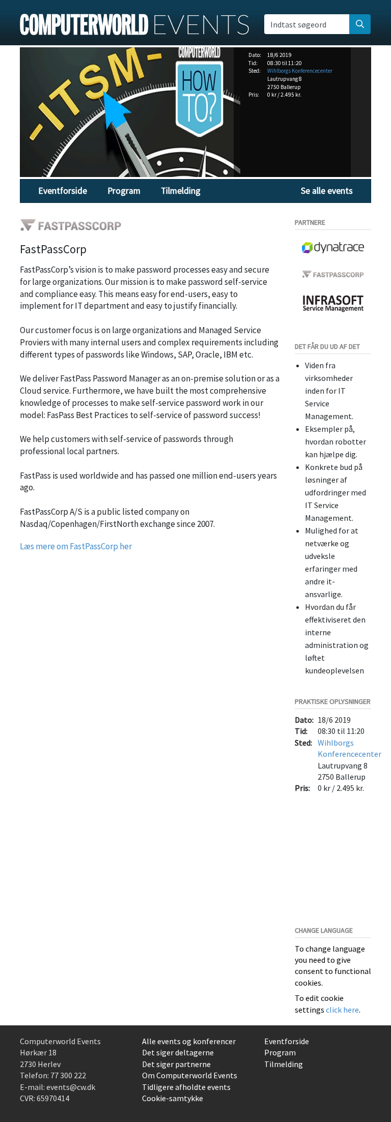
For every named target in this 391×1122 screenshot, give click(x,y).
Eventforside (62, 190)
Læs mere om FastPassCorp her (76, 546)
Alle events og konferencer (189, 1041)
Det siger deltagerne (178, 1052)
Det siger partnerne (176, 1064)
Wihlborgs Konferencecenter (299, 70)
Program (124, 190)
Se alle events (327, 190)
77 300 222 (68, 1075)
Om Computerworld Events (189, 1075)
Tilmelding (181, 190)
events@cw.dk (70, 1087)
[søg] (360, 24)
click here (342, 1010)
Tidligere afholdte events (186, 1087)
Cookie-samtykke (172, 1098)
